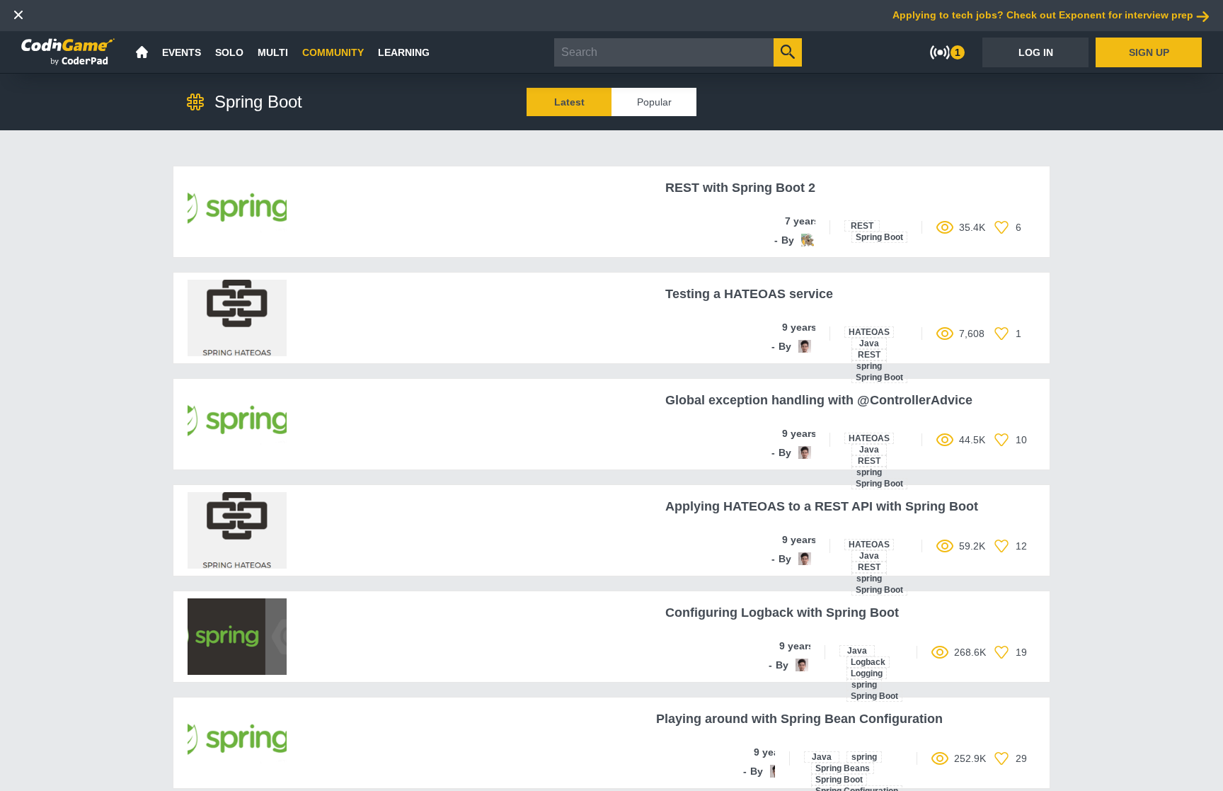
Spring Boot (879, 237)
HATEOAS (869, 332)
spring (869, 366)
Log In (1035, 52)
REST (862, 226)
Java (869, 343)
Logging (867, 673)
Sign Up (1149, 52)
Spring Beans (842, 768)
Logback (868, 662)
